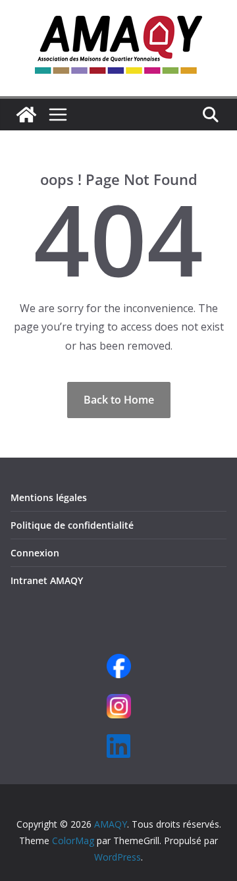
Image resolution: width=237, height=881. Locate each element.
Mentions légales (49, 497)
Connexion (35, 553)
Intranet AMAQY (47, 580)
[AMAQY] (26, 114)
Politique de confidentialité (72, 525)
